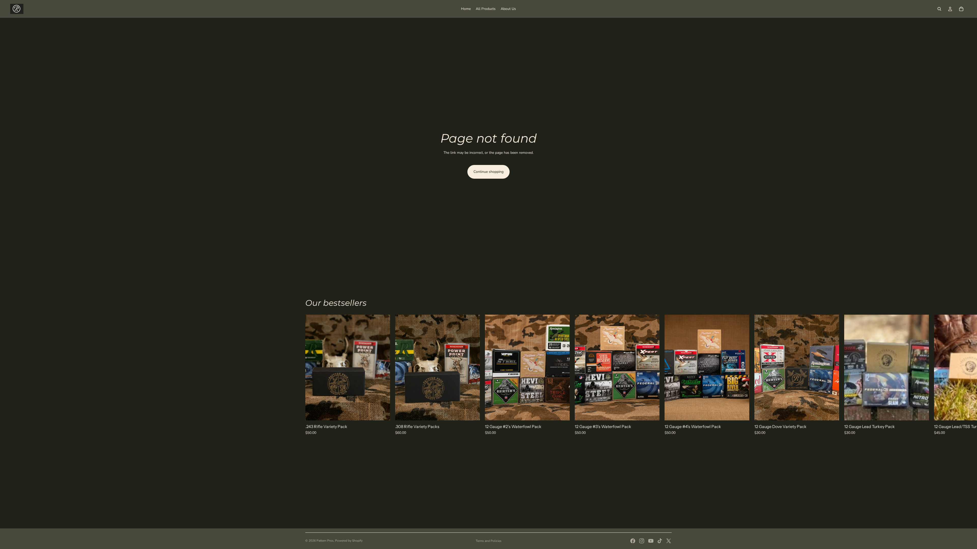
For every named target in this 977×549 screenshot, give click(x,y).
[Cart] (961, 8)
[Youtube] (651, 541)
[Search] (939, 8)
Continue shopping (488, 171)
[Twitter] (669, 541)
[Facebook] (633, 541)
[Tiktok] (660, 541)
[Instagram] (642, 541)
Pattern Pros (325, 541)
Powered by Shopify (349, 541)
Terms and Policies (488, 541)
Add (386, 412)
